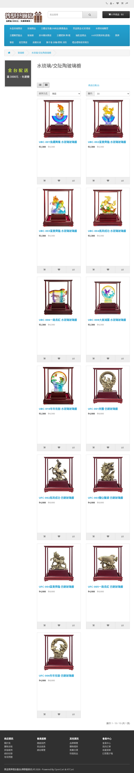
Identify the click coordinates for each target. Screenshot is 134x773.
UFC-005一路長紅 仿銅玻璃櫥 (105, 586)
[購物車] (122, 3)
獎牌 (117, 35)
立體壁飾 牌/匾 (63, 35)
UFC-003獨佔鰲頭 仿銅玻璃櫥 (105, 497)
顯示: (90, 93)
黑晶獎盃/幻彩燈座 (81, 28)
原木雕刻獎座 (45, 35)
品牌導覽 (74, 743)
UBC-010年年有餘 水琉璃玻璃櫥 (58, 408)
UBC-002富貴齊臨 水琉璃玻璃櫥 (107, 142)
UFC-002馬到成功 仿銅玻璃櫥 (56, 497)
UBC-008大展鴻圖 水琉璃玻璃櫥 (107, 319)
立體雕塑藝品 (16, 35)
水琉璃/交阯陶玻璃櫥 (41, 52)
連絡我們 (41, 743)
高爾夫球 (37, 42)
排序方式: (43, 93)
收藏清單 (106, 750)
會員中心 (106, 743)
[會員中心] (112, 3)
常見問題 (8, 757)
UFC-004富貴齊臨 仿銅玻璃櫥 (56, 586)
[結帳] (127, 3)
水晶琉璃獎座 (16, 28)
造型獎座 (23, 42)
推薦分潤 (74, 750)
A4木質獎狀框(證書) (100, 35)
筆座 (12, 42)
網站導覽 (41, 750)
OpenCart (59, 769)
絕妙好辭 (8, 753)
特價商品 (74, 753)
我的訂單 (106, 746)
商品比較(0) (93, 85)
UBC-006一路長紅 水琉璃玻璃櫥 (58, 319)
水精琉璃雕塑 (102, 28)
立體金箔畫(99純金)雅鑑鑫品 (54, 28)
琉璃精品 (31, 28)
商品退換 (41, 746)
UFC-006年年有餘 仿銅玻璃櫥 (56, 675)
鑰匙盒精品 (81, 35)
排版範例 (8, 750)
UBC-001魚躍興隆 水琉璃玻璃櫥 (58, 142)
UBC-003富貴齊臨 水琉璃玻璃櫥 (58, 231)
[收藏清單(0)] (117, 3)
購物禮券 (74, 746)
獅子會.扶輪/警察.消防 (56, 42)
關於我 (7, 743)
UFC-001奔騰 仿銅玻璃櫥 (103, 408)
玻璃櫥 (30, 35)
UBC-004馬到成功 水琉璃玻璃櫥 (107, 231)
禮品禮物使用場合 (80, 42)
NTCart (70, 769)
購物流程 (8, 746)
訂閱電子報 (107, 753)
